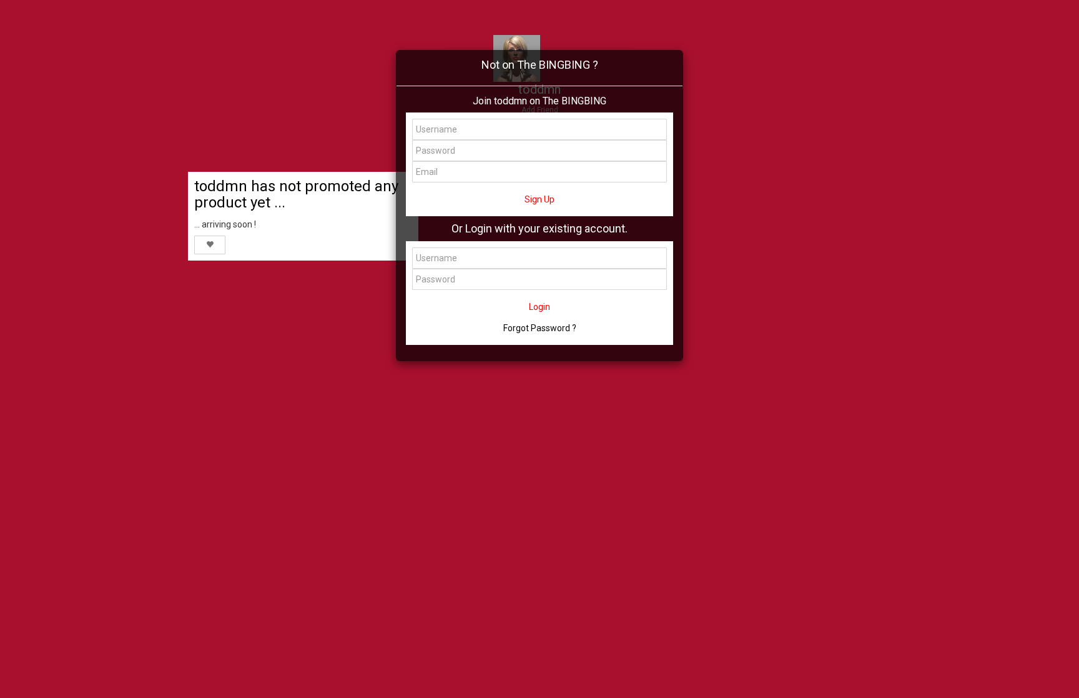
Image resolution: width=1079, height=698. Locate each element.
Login (539, 307)
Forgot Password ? (539, 328)
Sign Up (539, 199)
